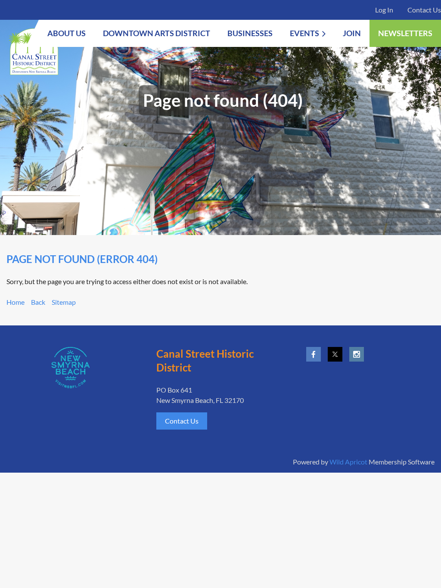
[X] (335, 354)
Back (38, 302)
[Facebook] (313, 354)
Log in (384, 10)
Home (15, 302)
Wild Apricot (348, 462)
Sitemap (64, 302)
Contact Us (424, 10)
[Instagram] (356, 354)
